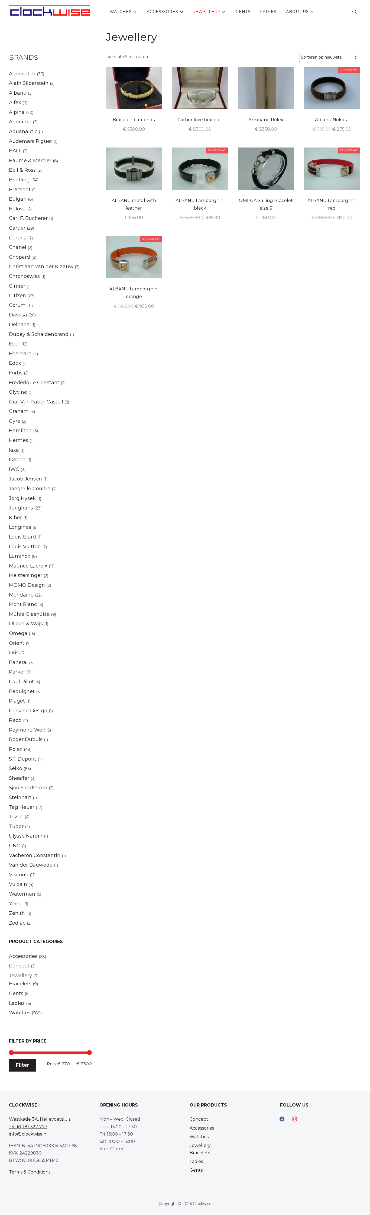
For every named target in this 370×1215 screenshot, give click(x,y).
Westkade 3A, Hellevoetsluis (39, 1119)
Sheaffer (19, 778)
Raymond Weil (27, 730)
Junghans (21, 508)
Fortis (15, 373)
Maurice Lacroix (28, 566)
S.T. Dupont (22, 759)
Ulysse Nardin (26, 836)
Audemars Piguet (30, 141)
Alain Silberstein (28, 83)
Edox (15, 363)
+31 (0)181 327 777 (28, 1126)
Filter (22, 1065)
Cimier (17, 286)
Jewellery (206, 11)
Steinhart (20, 797)
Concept (19, 966)
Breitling (19, 180)
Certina (18, 238)
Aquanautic (23, 131)
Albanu (18, 93)
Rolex (15, 749)
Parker (17, 672)
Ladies (268, 11)
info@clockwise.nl (28, 1134)
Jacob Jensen (25, 479)
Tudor (16, 826)
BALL (15, 151)
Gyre (14, 421)
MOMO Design (27, 585)
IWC (14, 469)
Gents (243, 11)
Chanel (17, 247)
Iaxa (14, 450)
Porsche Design (28, 711)
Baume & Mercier (30, 161)
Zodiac (17, 923)
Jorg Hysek (22, 498)
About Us (297, 11)
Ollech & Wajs (26, 624)
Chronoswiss (24, 276)
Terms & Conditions (29, 1172)
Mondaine (21, 595)
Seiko (15, 768)
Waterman (22, 894)
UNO (15, 846)
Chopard (19, 257)
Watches (121, 11)
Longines (20, 527)
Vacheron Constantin (34, 855)
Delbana (19, 325)
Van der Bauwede (31, 865)
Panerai (18, 662)
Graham (19, 411)
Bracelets (20, 984)
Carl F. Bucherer (28, 218)
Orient (16, 643)
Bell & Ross (22, 170)
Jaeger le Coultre (29, 489)
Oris (14, 653)
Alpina (17, 112)
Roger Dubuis (26, 739)
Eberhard (20, 354)
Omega (18, 633)
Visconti (18, 875)
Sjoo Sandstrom (28, 788)
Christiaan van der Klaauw (41, 267)
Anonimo (20, 122)
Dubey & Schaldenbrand (39, 334)
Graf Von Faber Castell (36, 402)
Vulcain (18, 884)
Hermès (18, 440)
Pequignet (22, 691)
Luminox (19, 556)
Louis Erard (22, 537)
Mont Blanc (23, 604)
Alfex (15, 102)
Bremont (20, 190)
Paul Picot (21, 682)
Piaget (17, 701)
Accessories (162, 11)
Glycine (18, 392)
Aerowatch (22, 74)
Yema (16, 904)
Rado (15, 720)
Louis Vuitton (25, 547)
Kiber (15, 518)
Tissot (16, 817)
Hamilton (20, 431)
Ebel (14, 344)
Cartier (17, 228)
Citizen (17, 296)
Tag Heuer (21, 807)
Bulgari (18, 199)
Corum (17, 305)
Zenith (17, 913)
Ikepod (17, 460)
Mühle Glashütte (29, 614)
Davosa (18, 315)
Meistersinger (25, 575)
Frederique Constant (34, 383)
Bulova (17, 209)
